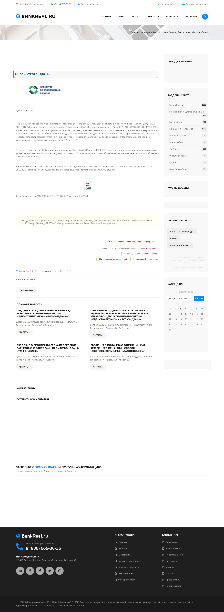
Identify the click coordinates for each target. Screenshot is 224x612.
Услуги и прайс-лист (128, 560)
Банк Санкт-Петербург (181, 128)
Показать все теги (179, 245)
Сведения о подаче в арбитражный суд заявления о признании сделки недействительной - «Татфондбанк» (44, 313)
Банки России (160, 32)
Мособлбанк (175, 122)
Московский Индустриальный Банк (187, 111)
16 (202, 313)
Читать (24, 332)
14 (191, 313)
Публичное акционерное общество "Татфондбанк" (132, 242)
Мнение (170, 567)
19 (180, 319)
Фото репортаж (126, 579)
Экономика (172, 542)
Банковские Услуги (141, 32)
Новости (123, 548)
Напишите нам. (151, 259)
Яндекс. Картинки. (150, 254)
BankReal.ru (38, 16)
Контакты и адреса (128, 567)
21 (191, 319)
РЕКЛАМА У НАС (126, 573)
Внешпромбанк (177, 155)
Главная (122, 542)
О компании (124, 554)
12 (180, 313)
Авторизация (168, 4)
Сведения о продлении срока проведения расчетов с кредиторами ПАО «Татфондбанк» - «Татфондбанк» (49, 348)
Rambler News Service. (149, 249)
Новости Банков (174, 554)
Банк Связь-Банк (178, 169)
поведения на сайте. (120, 259)
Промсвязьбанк (177, 135)
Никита (47, 271)
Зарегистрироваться (197, 4)
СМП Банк (174, 148)
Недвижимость (174, 585)
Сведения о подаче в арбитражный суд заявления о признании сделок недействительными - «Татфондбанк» (118, 348)
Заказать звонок (89, 4)
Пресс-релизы (173, 579)
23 (202, 319)
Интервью (171, 560)
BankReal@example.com (32, 4)
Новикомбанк (176, 142)
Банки (173, 238)
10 (170, 313)
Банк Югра (175, 162)
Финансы (170, 573)
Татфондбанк (176, 32)
